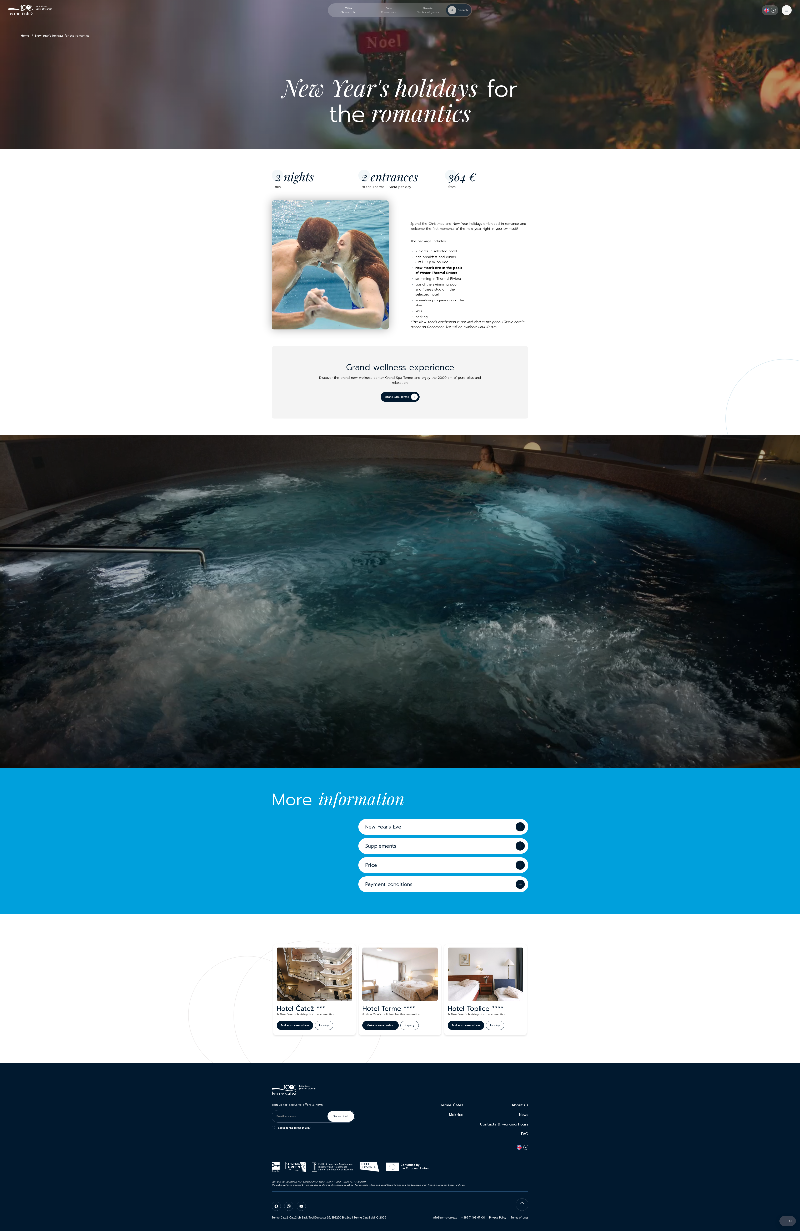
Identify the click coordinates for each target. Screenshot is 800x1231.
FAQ (524, 1134)
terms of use (301, 1128)
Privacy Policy (497, 1218)
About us (519, 1105)
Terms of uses (519, 1218)
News (523, 1115)
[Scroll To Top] (522, 1204)
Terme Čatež (451, 1105)
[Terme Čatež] (30, 10)
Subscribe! (340, 1116)
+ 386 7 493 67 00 (473, 1218)
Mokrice (456, 1115)
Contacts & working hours (504, 1124)
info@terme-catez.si (445, 1218)
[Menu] (787, 10)
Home (25, 36)
